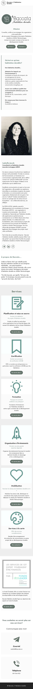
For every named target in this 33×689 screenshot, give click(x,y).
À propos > (22, 47)
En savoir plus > (16, 332)
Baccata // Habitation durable (14, 3)
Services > (11, 47)
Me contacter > (16, 545)
